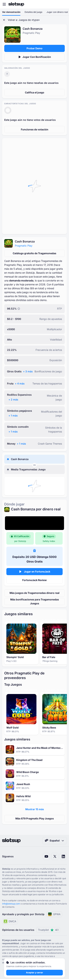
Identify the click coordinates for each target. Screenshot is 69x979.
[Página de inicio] (16, 4)
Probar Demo (34, 48)
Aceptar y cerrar (34, 972)
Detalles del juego (33, 12)
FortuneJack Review (34, 580)
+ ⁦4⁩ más (20, 383)
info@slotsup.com (11, 903)
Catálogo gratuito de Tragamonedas (34, 253)
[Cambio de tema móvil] (63, 4)
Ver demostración (11, 12)
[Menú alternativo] (4, 4)
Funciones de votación (34, 129)
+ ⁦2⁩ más (13, 399)
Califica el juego (34, 92)
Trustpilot (48, 929)
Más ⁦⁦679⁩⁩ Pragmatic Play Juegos (34, 818)
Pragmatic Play (23, 245)
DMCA (12, 921)
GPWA (57, 914)
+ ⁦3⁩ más (28, 371)
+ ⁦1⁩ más (13, 415)
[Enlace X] (54, 856)
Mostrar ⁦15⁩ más (34, 809)
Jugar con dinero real (57, 12)
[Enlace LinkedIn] (63, 856)
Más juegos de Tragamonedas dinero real (34, 592)
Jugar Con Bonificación (36, 56)
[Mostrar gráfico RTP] (19, 308)
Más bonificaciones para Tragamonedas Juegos (34, 601)
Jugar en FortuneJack (37, 571)
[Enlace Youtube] (46, 856)
